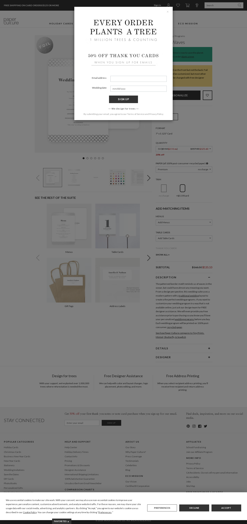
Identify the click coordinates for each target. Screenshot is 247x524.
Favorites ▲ (61, 521)
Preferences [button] (105, 512)
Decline (194, 507)
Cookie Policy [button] (30, 512)
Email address (99, 77)
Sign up (123, 99)
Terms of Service (136, 114)
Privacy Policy (156, 114)
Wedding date (99, 87)
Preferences (162, 507)
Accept (226, 507)
